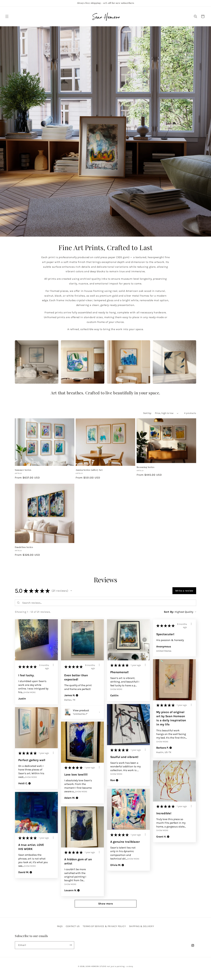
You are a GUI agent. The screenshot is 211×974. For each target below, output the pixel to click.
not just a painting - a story (120, 966)
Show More (30, 692)
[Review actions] (53, 665)
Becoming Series (145, 467)
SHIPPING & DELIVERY (141, 926)
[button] (7, 16)
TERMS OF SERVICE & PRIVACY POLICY (104, 926)
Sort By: (169, 611)
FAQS (59, 926)
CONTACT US (73, 926)
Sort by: (147, 413)
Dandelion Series (24, 547)
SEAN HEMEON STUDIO (96, 966)
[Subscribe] (70, 945)
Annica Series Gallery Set (89, 470)
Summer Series (23, 470)
